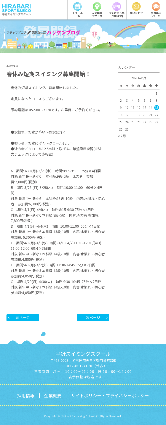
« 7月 (122, 135)
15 (156, 107)
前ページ (23, 317)
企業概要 (52, 395)
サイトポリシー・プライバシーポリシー (110, 395)
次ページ (93, 317)
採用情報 (25, 395)
